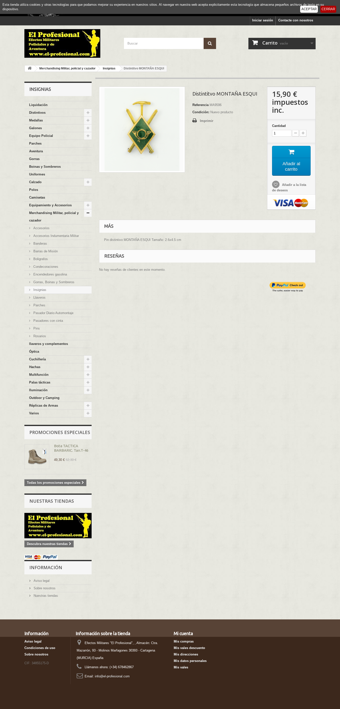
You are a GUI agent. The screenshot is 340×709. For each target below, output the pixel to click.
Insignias (39, 290)
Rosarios (39, 336)
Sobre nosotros (44, 588)
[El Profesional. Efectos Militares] (70, 43)
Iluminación (38, 390)
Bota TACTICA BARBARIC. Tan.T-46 (71, 448)
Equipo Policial (41, 136)
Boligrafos (40, 259)
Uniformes (37, 174)
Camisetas (37, 197)
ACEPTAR (309, 9)
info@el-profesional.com (112, 676)
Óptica (34, 351)
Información (45, 567)
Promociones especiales (59, 432)
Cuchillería (37, 359)
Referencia (200, 105)
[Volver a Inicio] (29, 68)
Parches (35, 143)
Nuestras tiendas (51, 501)
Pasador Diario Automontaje (52, 313)
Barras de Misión (45, 251)
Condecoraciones (45, 267)
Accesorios (41, 228)
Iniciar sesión (262, 20)
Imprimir (206, 121)
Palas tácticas (39, 382)
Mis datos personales (190, 661)
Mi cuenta (183, 633)
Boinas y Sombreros (45, 166)
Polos (33, 190)
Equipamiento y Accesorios (50, 205)
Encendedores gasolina (49, 274)
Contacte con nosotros (295, 20)
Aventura (36, 151)
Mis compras (184, 641)
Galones (35, 128)
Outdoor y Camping (44, 398)
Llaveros (39, 297)
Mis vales (181, 667)
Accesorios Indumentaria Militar (55, 236)
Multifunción (39, 375)
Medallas (36, 120)
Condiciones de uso (39, 648)
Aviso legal (41, 581)
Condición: (200, 112)
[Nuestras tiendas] (58, 525)
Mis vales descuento (189, 648)
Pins (36, 328)
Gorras (34, 159)
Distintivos (37, 112)
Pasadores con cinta (47, 321)
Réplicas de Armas (43, 405)
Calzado (35, 182)
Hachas (34, 367)
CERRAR (328, 9)
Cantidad (279, 126)
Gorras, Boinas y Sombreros (53, 282)
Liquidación (38, 105)
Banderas (39, 243)
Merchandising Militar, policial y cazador (54, 216)
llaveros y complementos (48, 344)
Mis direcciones (186, 654)
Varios (34, 413)
